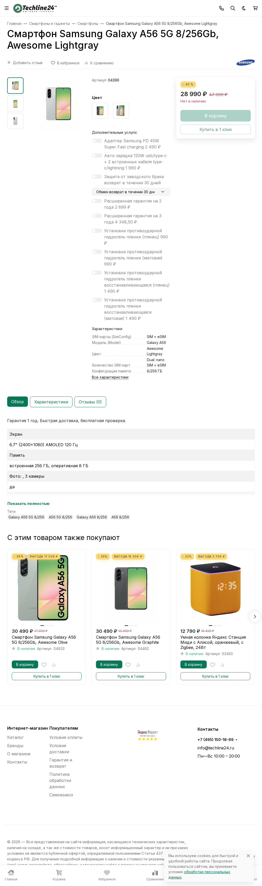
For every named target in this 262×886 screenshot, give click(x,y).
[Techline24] (35, 7)
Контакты (17, 762)
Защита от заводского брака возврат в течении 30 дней (134, 179)
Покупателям (63, 728)
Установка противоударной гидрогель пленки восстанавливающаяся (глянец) (137, 282)
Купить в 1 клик (47, 676)
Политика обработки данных (60, 780)
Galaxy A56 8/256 (92, 517)
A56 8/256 (120, 517)
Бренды (15, 745)
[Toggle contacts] (221, 8)
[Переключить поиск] (232, 8)
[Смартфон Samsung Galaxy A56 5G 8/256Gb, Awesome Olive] (47, 589)
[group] (59, 103)
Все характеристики (110, 377)
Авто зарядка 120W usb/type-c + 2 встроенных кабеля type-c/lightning (135, 161)
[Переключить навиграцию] (6, 8)
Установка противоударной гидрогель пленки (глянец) (136, 237)
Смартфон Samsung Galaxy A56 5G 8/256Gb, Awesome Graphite (128, 640)
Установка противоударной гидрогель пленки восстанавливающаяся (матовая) (133, 309)
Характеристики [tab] (51, 401)
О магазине (18, 753)
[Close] (248, 855)
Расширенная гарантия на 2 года (132, 204)
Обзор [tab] (17, 401)
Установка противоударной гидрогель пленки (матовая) (133, 258)
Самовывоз (61, 794)
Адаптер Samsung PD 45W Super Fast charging (132, 143)
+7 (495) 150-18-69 (216, 739)
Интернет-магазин (27, 728)
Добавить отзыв (27, 62)
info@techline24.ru (216, 747)
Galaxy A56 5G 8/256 (26, 517)
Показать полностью (28, 503)
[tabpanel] (131, 468)
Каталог (15, 737)
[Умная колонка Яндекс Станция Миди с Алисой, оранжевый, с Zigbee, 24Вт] (215, 589)
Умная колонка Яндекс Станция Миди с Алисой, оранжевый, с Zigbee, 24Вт (213, 642)
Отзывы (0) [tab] (90, 401)
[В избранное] (44, 664)
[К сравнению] (54, 664)
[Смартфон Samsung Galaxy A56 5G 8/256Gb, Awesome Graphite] (131, 589)
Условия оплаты (65, 737)
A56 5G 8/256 (60, 517)
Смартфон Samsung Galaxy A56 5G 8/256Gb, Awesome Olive (44, 640)
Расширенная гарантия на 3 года (132, 219)
